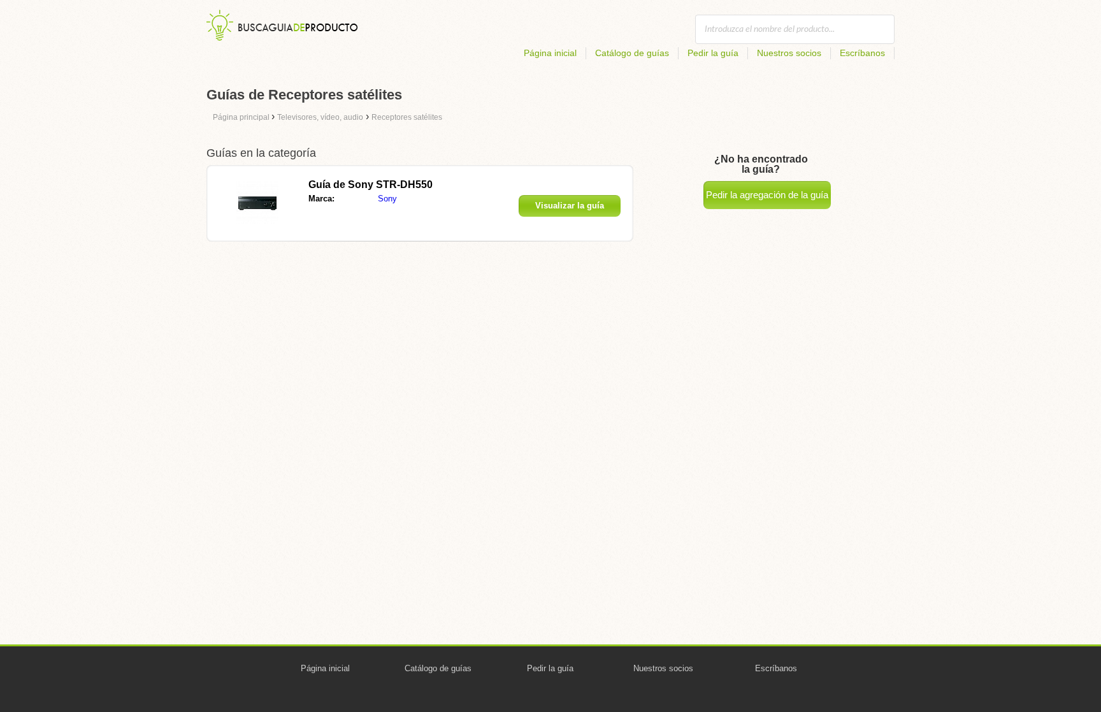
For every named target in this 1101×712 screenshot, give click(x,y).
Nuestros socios (789, 53)
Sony (387, 198)
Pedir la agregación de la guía (767, 194)
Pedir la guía (712, 53)
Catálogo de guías (632, 53)
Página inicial (550, 53)
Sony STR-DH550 (370, 184)
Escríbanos (862, 53)
